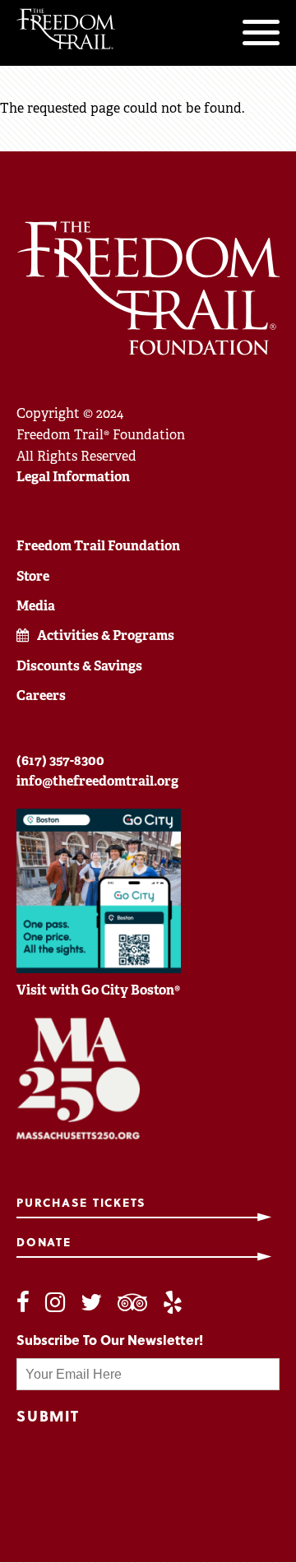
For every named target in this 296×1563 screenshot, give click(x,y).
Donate (44, 1242)
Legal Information (73, 476)
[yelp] (173, 1302)
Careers (41, 695)
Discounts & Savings (79, 666)
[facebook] (23, 1302)
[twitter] (91, 1302)
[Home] (65, 28)
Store (32, 576)
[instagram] (55, 1302)
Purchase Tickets (81, 1203)
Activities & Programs (105, 635)
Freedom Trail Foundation (98, 545)
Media (35, 606)
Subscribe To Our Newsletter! (109, 1339)
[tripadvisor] (132, 1302)
